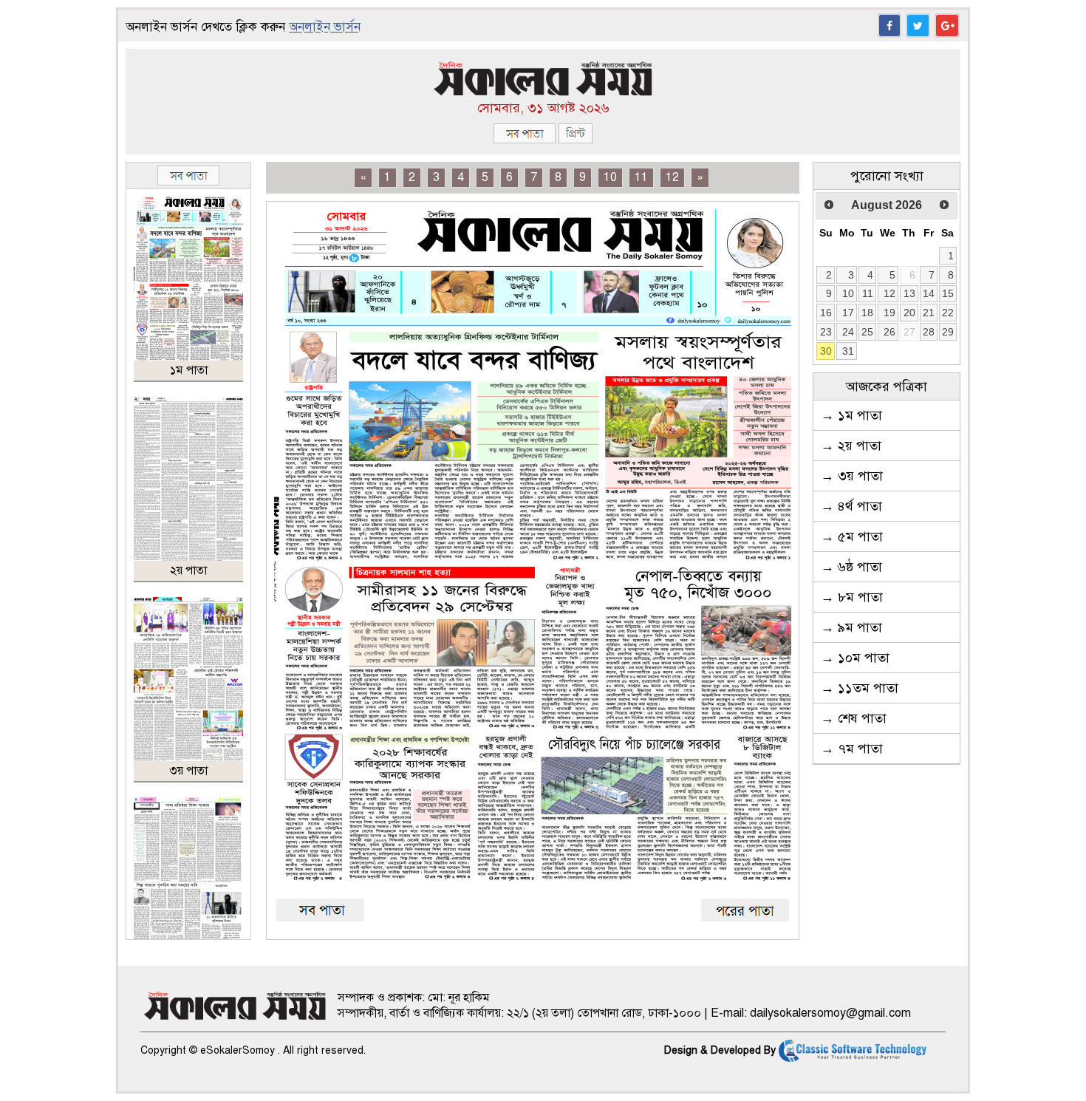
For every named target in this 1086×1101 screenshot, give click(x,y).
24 (848, 332)
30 (826, 351)
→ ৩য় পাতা (852, 476)
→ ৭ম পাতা (852, 748)
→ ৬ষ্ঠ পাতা (851, 567)
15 (948, 293)
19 (889, 312)
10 (610, 177)
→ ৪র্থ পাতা (851, 506)
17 (848, 312)
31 (848, 351)
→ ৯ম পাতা (851, 627)
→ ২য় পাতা (851, 445)
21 (929, 312)
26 (889, 332)
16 (826, 312)
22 (948, 312)
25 (867, 332)
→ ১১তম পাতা (859, 688)
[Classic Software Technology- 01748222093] (852, 1050)
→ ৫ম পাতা (852, 536)
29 (948, 332)
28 (929, 332)
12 (672, 177)
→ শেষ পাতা (854, 718)
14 (929, 293)
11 (641, 177)
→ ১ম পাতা (851, 415)
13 (909, 293)
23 (826, 332)
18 (867, 312)
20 (909, 312)
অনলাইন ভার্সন (325, 27)
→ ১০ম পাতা (855, 658)
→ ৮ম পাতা (852, 597)
